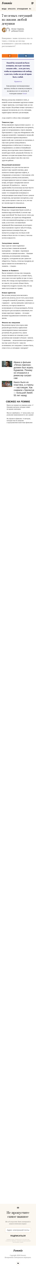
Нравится (18, 81)
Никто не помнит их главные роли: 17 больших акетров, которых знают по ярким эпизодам (20, 407)
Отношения (22, 9)
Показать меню (32, 3)
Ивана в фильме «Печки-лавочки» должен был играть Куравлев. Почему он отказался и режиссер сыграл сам (23, 370)
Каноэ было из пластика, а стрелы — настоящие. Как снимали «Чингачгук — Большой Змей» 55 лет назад (24, 389)
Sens (24, 93)
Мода (4, 9)
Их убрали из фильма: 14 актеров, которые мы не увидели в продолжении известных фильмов (19, 421)
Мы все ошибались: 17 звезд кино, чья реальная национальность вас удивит (20, 414)
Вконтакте (18, 1263)
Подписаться (18, 1236)
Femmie (12, 3)
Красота (12, 9)
